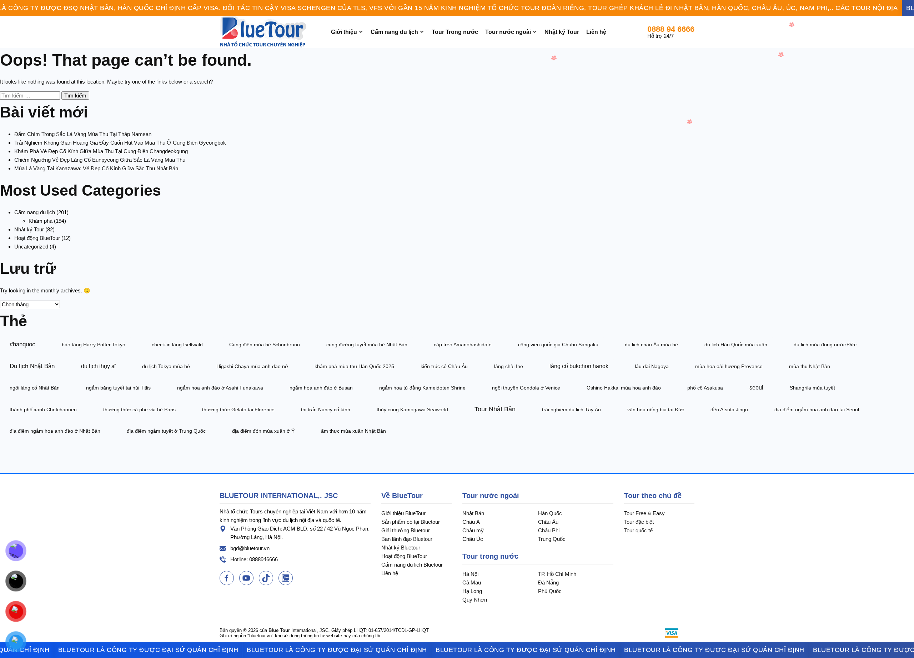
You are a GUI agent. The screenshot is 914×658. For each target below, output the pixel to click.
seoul (756, 388)
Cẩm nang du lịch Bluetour (412, 565)
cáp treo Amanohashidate (463, 344)
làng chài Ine (508, 366)
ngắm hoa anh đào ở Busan (321, 388)
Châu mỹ (473, 530)
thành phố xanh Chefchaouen (43, 409)
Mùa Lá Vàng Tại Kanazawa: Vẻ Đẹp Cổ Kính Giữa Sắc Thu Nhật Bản (96, 168)
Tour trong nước (490, 556)
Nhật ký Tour (561, 32)
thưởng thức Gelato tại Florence (238, 409)
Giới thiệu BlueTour (403, 513)
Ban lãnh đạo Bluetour (406, 539)
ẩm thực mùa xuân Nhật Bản (353, 431)
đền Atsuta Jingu (729, 409)
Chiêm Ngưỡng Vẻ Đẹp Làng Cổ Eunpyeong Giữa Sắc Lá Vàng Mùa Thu (99, 160)
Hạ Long (472, 591)
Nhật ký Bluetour (400, 547)
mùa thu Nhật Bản (809, 366)
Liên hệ (596, 32)
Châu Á (471, 522)
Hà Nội (470, 574)
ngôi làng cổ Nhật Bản (35, 388)
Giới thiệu (344, 32)
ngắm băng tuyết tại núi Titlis (118, 388)
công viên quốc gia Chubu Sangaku (558, 344)
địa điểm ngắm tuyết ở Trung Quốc (166, 431)
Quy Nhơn (474, 600)
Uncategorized (31, 246)
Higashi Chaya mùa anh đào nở (252, 366)
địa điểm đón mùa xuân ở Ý (263, 431)
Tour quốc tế (638, 530)
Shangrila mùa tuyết (812, 388)
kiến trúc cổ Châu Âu (444, 366)
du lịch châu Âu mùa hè (651, 344)
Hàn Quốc (550, 513)
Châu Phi (548, 530)
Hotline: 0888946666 (254, 559)
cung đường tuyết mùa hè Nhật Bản (366, 344)
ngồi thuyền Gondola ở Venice (526, 388)
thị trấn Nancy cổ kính (325, 409)
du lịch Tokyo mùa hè (166, 366)
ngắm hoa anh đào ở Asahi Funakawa (220, 388)
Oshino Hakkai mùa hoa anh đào (624, 388)
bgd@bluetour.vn (250, 548)
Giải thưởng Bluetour (405, 530)
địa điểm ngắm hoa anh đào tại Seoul (816, 409)
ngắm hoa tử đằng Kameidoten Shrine (422, 388)
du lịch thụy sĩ (98, 366)
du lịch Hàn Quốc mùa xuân (735, 344)
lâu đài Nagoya (652, 366)
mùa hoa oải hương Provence (729, 366)
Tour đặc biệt (639, 522)
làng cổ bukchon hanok (578, 366)
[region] (457, 8)
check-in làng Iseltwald (177, 344)
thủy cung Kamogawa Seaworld (412, 409)
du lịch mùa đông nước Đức (825, 344)
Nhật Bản (473, 513)
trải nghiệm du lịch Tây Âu (571, 409)
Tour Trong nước (455, 32)
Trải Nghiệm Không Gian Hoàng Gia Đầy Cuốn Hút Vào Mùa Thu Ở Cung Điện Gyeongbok (120, 143)
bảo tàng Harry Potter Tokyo (93, 344)
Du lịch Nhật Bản (32, 366)
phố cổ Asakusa (705, 388)
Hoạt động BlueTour (37, 238)
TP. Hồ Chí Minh (557, 574)
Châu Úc (472, 539)
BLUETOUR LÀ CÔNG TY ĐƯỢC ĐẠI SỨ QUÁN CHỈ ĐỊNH (126, 649)
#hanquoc (22, 344)
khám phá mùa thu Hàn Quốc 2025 (354, 366)
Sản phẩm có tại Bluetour (410, 522)
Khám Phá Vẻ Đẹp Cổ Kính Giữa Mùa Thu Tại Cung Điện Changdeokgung (101, 151)
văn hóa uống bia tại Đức (655, 409)
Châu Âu (548, 522)
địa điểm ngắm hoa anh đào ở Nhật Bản (55, 431)
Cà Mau (471, 582)
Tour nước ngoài (508, 32)
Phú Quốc (550, 591)
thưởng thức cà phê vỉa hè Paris (139, 409)
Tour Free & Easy (644, 513)
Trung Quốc (552, 539)
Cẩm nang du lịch (394, 32)
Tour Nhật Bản (495, 409)
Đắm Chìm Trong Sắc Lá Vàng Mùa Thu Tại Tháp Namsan (82, 134)
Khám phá (40, 221)
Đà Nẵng (548, 582)
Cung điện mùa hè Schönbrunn (264, 344)
